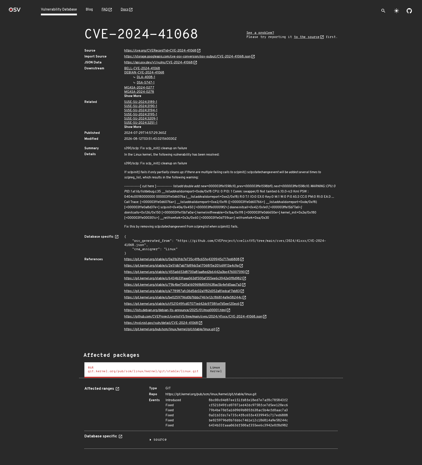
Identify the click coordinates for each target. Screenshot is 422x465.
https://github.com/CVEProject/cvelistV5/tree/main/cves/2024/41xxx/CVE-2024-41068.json (193, 317)
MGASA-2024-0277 (139, 88)
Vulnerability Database (59, 9)
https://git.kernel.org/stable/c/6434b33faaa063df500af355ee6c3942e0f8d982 (183, 278)
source (160, 440)
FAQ (105, 9)
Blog (89, 9)
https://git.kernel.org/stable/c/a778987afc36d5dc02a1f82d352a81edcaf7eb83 (182, 291)
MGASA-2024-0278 (139, 92)
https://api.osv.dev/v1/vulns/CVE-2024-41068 (158, 63)
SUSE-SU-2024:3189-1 (140, 102)
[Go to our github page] (409, 10)
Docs (124, 9)
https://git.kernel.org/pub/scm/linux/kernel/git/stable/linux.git (169, 329)
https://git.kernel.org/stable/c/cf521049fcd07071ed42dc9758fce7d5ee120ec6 (181, 304)
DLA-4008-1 (146, 77)
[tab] (143, 370)
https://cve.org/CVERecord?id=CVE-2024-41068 (160, 51)
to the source (307, 37)
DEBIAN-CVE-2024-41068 (144, 73)
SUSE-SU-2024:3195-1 (140, 115)
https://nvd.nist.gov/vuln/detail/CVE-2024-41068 (161, 323)
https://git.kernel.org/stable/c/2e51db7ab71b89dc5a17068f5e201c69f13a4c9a (181, 266)
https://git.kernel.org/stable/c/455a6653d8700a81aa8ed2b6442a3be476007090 (184, 272)
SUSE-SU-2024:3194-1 (140, 110)
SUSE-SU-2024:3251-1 (140, 123)
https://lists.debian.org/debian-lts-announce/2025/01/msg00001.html (175, 310)
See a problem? (260, 33)
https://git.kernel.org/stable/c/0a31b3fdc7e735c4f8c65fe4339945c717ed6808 (182, 259)
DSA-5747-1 (146, 83)
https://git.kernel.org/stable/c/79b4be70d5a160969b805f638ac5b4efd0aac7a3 (182, 285)
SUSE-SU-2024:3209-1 (141, 119)
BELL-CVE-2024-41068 (142, 68)
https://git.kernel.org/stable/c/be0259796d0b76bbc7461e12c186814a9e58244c (183, 298)
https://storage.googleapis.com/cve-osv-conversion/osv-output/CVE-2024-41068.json (187, 57)
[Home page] (15, 11)
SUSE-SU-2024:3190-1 (140, 106)
